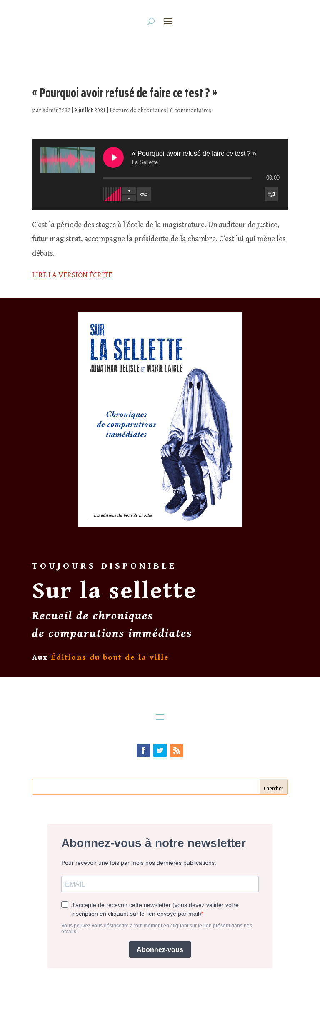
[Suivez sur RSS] (176, 750)
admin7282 (56, 110)
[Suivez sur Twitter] (160, 750)
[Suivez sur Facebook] (143, 750)
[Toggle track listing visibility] (271, 194)
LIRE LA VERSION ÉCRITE (72, 275)
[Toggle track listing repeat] (144, 194)
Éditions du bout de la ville (110, 657)
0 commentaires (190, 110)
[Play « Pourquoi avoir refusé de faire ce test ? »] (113, 157)
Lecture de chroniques (138, 110)
